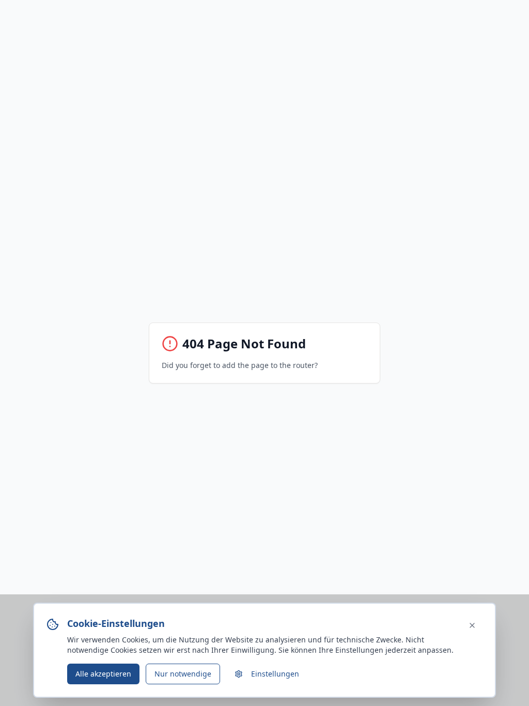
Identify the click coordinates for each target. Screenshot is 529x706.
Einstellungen (275, 674)
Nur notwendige (182, 674)
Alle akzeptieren (103, 674)
